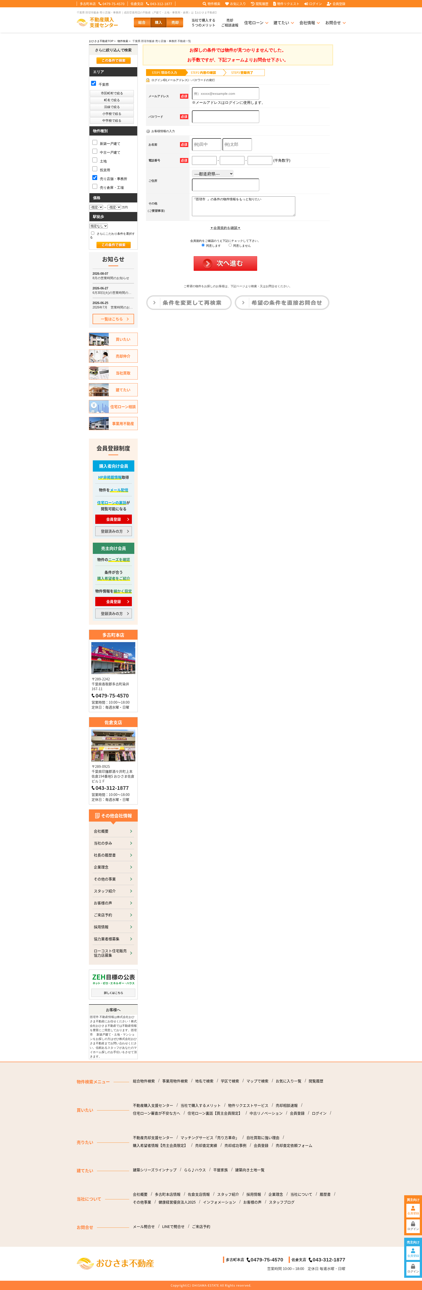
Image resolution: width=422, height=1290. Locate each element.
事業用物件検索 (175, 1081)
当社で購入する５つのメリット (203, 22)
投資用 (104, 170)
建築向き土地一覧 (249, 1170)
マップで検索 (257, 1081)
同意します (213, 245)
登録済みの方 (112, 531)
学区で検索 (230, 1081)
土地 (103, 161)
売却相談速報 (287, 1105)
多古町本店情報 (167, 1194)
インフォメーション (219, 1202)
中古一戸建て (109, 152)
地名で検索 (204, 1081)
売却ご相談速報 (229, 22)
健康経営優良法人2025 (177, 1202)
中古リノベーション (266, 1113)
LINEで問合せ (173, 1226)
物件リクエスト (288, 3)
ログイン (315, 3)
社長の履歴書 (105, 854)
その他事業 (142, 1202)
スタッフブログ (282, 1202)
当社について (301, 1194)
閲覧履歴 (262, 3)
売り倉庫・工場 (111, 188)
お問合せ (333, 22)
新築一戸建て (109, 144)
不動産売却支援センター (153, 1137)
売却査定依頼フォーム (294, 1145)
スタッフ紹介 (105, 890)
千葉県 (103, 84)
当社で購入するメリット (200, 1105)
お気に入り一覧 (288, 1081)
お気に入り (238, 3)
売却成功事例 (235, 1145)
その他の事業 (105, 878)
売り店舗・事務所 (113, 179)
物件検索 (214, 3)
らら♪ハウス (195, 1170)
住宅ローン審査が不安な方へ (156, 1113)
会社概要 (101, 831)
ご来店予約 (103, 914)
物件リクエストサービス (248, 1105)
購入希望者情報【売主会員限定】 (160, 1145)
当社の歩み (103, 843)
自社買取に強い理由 (262, 1137)
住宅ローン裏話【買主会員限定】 (215, 1113)
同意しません (241, 245)
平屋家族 (220, 1170)
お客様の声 (103, 902)
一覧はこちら (112, 318)
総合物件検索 (144, 1081)
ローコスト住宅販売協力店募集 (110, 953)
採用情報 (101, 926)
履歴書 (325, 1194)
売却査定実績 (206, 1145)
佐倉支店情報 (199, 1194)
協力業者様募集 (106, 938)
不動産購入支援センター (153, 1105)
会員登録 (339, 3)
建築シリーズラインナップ (155, 1170)
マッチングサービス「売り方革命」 (209, 1137)
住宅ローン (254, 22)
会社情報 (307, 22)
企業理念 (101, 866)
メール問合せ (144, 1226)
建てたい (281, 22)
